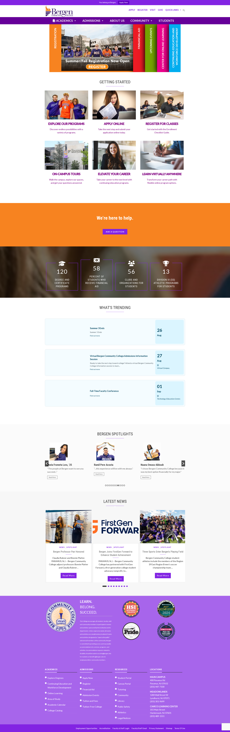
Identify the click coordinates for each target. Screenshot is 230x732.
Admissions (91, 20)
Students (166, 20)
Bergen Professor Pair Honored (68, 551)
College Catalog (55, 710)
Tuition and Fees (90, 701)
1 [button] (106, 485)
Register (142, 10)
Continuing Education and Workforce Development (60, 685)
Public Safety (124, 706)
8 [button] (120, 485)
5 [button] (114, 485)
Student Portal (124, 678)
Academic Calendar (57, 704)
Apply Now (123, 2)
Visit (152, 10)
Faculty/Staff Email (139, 728)
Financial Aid (88, 689)
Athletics (122, 712)
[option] (68, 462)
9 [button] (122, 485)
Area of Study (54, 699)
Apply (132, 10)
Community (139, 20)
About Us (117, 20)
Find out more (95, 336)
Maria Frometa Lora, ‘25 (58, 464)
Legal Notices (124, 718)
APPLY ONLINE (114, 123)
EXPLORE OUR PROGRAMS (66, 123)
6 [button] (116, 485)
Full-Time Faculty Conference (104, 391)
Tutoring (122, 689)
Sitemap (169, 728)
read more (69, 575)
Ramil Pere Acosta (102, 464)
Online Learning (55, 693)
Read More (51, 477)
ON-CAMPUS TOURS (66, 174)
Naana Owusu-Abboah (151, 464)
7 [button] (118, 485)
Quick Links (172, 10)
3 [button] (110, 485)
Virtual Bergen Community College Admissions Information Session (119, 357)
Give (160, 10)
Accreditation (104, 728)
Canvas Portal (124, 683)
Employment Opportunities (86, 728)
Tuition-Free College (92, 706)
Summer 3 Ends (97, 328)
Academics (64, 20)
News (62, 547)
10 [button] (124, 485)
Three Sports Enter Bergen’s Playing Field (162, 551)
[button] (184, 11)
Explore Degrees (55, 678)
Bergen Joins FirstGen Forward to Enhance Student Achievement (115, 553)
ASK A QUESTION (115, 232)
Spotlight (71, 547)
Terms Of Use (179, 728)
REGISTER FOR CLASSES (162, 123)
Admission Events (91, 695)
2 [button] (108, 485)
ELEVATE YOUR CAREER (114, 174)
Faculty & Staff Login (120, 728)
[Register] (91, 48)
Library (121, 701)
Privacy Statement (156, 728)
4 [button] (112, 485)
